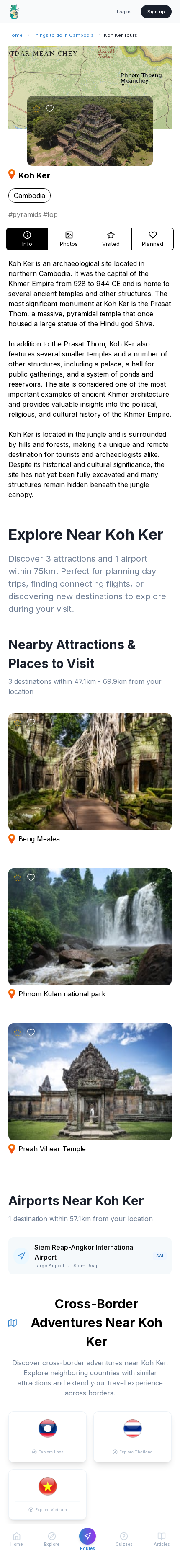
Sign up (156, 12)
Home (15, 35)
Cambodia (29, 195)
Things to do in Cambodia (63, 35)
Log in (124, 12)
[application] (90, 87)
